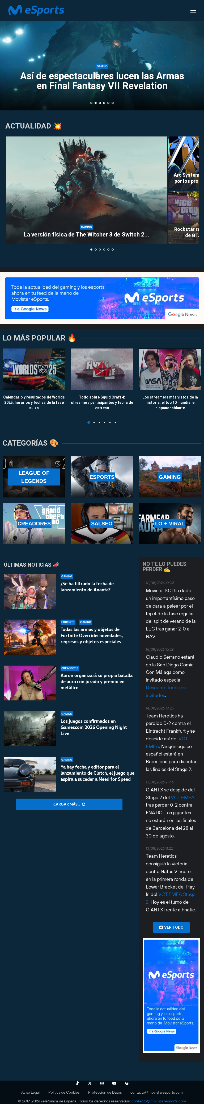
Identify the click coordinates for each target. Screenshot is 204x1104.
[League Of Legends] (34, 476)
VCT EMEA (182, 797)
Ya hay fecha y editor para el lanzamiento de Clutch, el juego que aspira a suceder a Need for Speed (97, 773)
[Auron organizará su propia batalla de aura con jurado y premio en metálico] (30, 683)
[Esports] (102, 476)
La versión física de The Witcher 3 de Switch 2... (86, 234)
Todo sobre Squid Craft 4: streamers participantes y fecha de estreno (102, 402)
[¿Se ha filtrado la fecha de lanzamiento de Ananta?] (30, 591)
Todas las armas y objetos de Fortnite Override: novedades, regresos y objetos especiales (92, 635)
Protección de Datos (105, 1092)
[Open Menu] (193, 10)
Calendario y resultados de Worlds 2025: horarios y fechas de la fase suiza (34, 402)
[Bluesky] (127, 1083)
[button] (9, 54)
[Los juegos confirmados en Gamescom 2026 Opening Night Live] (30, 728)
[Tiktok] (77, 1083)
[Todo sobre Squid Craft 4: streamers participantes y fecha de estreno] (102, 369)
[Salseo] (102, 523)
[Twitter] (90, 1083)
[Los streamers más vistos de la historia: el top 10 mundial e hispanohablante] (170, 369)
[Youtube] (114, 1083)
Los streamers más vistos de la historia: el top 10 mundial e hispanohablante (170, 402)
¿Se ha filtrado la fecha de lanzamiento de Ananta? (87, 586)
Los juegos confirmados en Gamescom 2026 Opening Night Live (94, 727)
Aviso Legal (30, 1092)
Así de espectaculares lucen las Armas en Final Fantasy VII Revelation (102, 81)
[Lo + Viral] (170, 523)
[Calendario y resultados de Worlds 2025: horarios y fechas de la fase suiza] (34, 369)
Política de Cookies (63, 1092)
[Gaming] (170, 476)
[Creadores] (34, 523)
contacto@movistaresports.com (156, 1092)
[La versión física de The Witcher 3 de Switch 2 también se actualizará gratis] (86, 190)
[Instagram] (102, 1083)
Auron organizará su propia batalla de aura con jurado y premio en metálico (97, 681)
